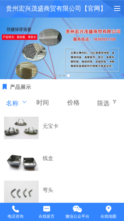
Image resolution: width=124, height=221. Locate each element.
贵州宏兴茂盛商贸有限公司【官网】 (56, 8)
